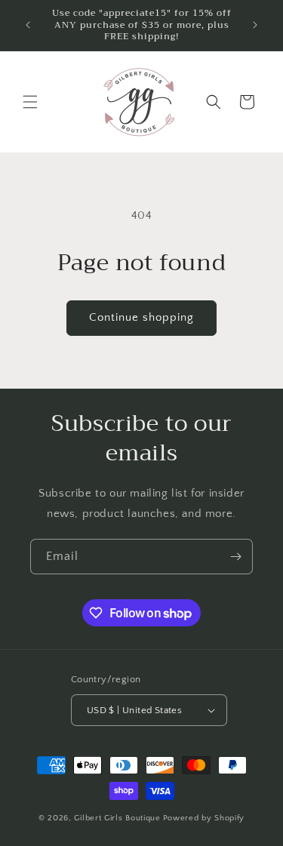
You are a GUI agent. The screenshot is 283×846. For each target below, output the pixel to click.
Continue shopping (141, 317)
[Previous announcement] (28, 25)
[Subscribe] (235, 556)
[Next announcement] (255, 25)
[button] (30, 101)
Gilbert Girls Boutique (117, 818)
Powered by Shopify (204, 818)
